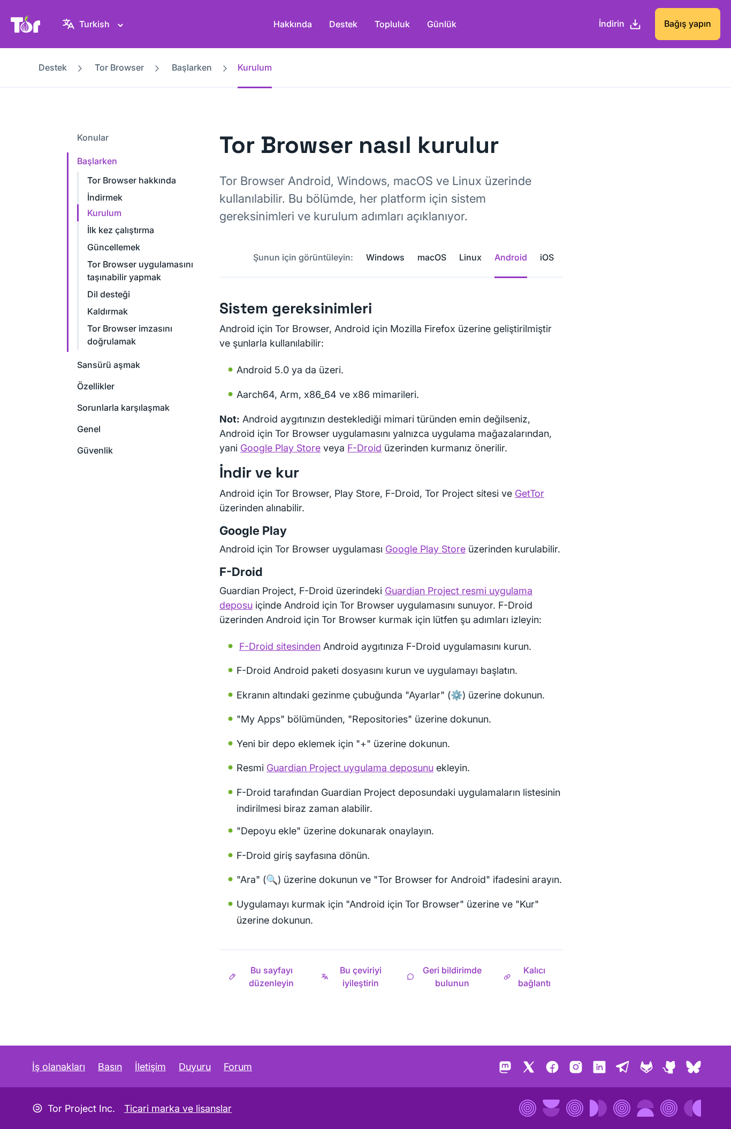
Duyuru (195, 1066)
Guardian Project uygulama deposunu (349, 767)
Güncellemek (113, 247)
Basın (110, 1066)
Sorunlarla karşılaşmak (123, 407)
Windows (385, 257)
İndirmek (105, 197)
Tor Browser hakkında (131, 180)
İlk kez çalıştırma (120, 230)
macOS (431, 257)
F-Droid (364, 448)
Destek (343, 24)
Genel (89, 429)
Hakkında (292, 24)
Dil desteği (108, 294)
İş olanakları (58, 1066)
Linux (470, 257)
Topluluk (392, 24)
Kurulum (104, 213)
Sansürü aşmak (108, 364)
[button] (265, 976)
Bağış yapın (687, 23)
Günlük (441, 24)
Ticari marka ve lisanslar (178, 1108)
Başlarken (192, 67)
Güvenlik (95, 450)
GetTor (529, 493)
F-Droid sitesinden (280, 646)
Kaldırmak (107, 311)
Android (510, 257)
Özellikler (96, 386)
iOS (547, 257)
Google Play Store (280, 448)
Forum (238, 1066)
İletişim (150, 1066)
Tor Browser (119, 67)
